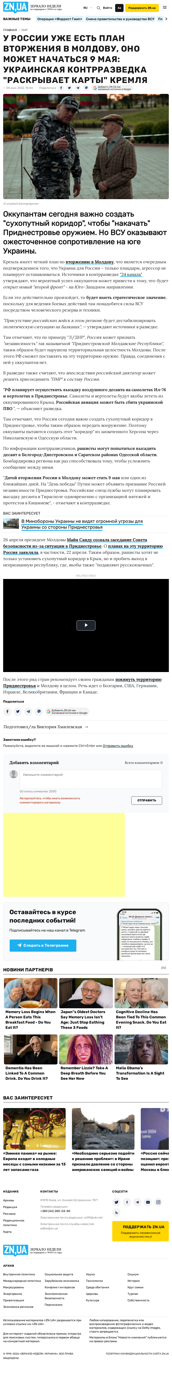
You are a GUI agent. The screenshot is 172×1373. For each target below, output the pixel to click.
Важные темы (17, 19)
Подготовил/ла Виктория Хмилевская (43, 726)
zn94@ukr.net (93, 1217)
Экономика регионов (18, 1307)
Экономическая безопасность (56, 1296)
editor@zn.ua (49, 1228)
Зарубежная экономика (62, 1281)
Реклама (9, 1214)
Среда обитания (97, 1287)
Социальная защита (59, 1274)
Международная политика (22, 1281)
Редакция (10, 1207)
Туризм (133, 1294)
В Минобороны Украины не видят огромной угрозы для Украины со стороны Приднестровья (82, 524)
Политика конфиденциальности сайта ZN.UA (137, 1353)
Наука (90, 1274)
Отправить (146, 800)
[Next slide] (165, 18)
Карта (7, 1232)
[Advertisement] (64, 855)
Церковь (92, 1294)
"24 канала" (131, 274)
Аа (119, 7)
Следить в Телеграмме (46, 945)
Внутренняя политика (19, 1274)
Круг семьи (135, 1287)
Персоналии (54, 1305)
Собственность (138, 1300)
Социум (133, 1274)
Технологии (94, 1281)
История (134, 1281)
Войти (107, 8)
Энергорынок (12, 1294)
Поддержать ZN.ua (142, 7)
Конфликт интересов (60, 1287)
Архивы (8, 1200)
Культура (92, 1300)
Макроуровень (13, 1287)
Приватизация (13, 1300)
